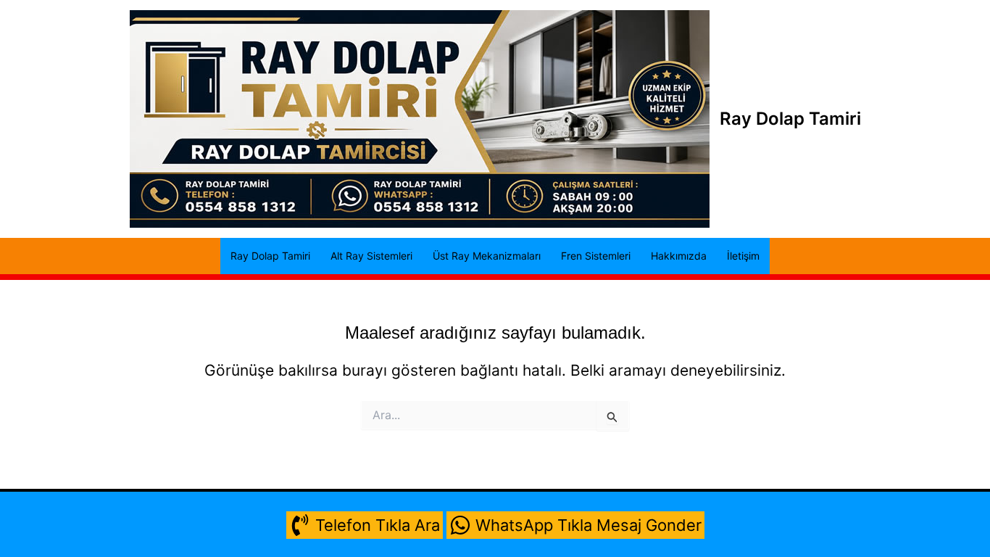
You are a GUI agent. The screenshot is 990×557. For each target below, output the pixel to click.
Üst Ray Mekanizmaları (487, 255)
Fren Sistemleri (596, 255)
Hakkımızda (679, 255)
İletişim (743, 255)
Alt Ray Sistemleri (371, 255)
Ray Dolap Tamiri (790, 118)
